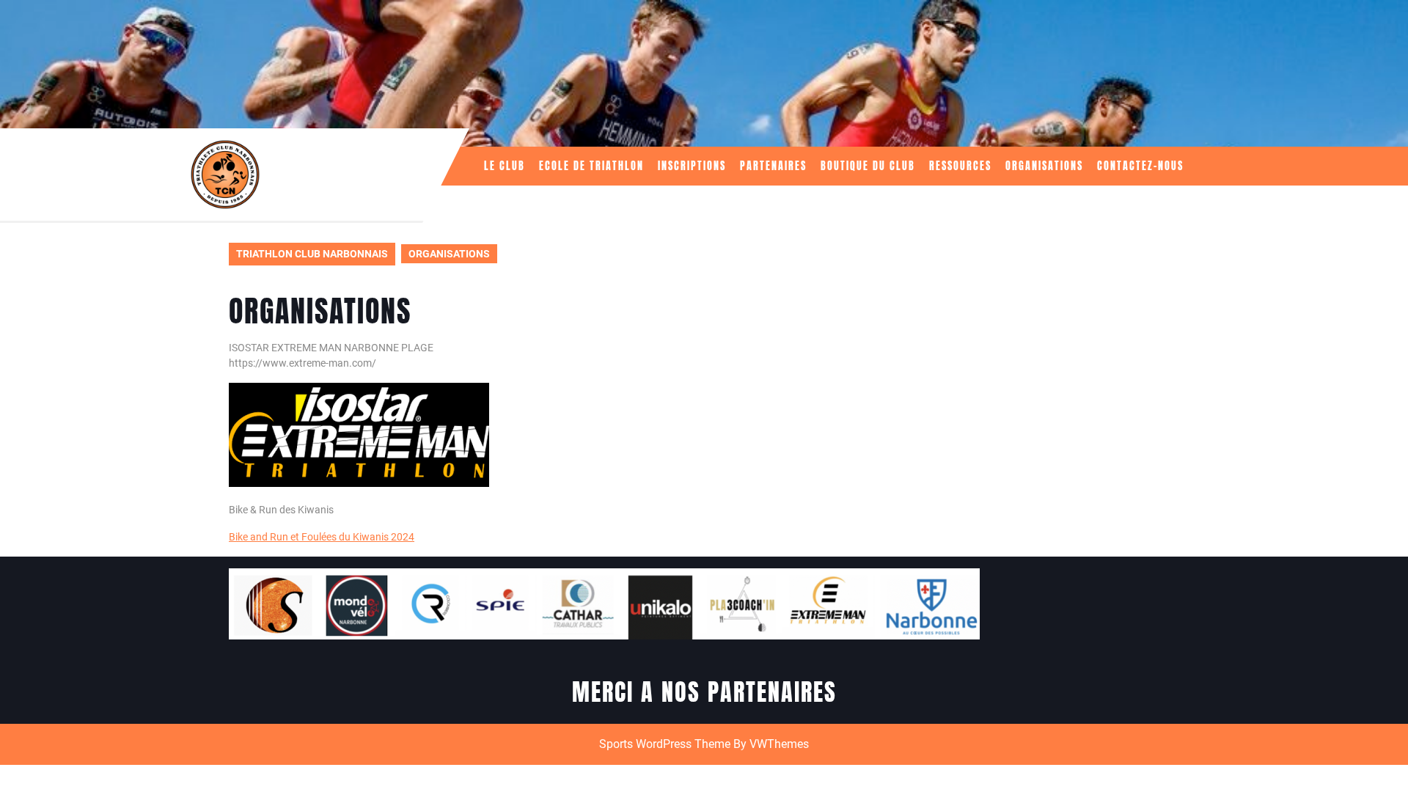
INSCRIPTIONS (692, 166)
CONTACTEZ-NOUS (1140, 166)
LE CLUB (504, 166)
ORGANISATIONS (1044, 166)
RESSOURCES (960, 166)
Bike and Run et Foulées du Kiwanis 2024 (321, 537)
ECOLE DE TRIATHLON (591, 166)
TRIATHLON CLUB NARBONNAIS (312, 254)
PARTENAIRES (773, 166)
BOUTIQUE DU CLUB (868, 166)
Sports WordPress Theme (664, 744)
